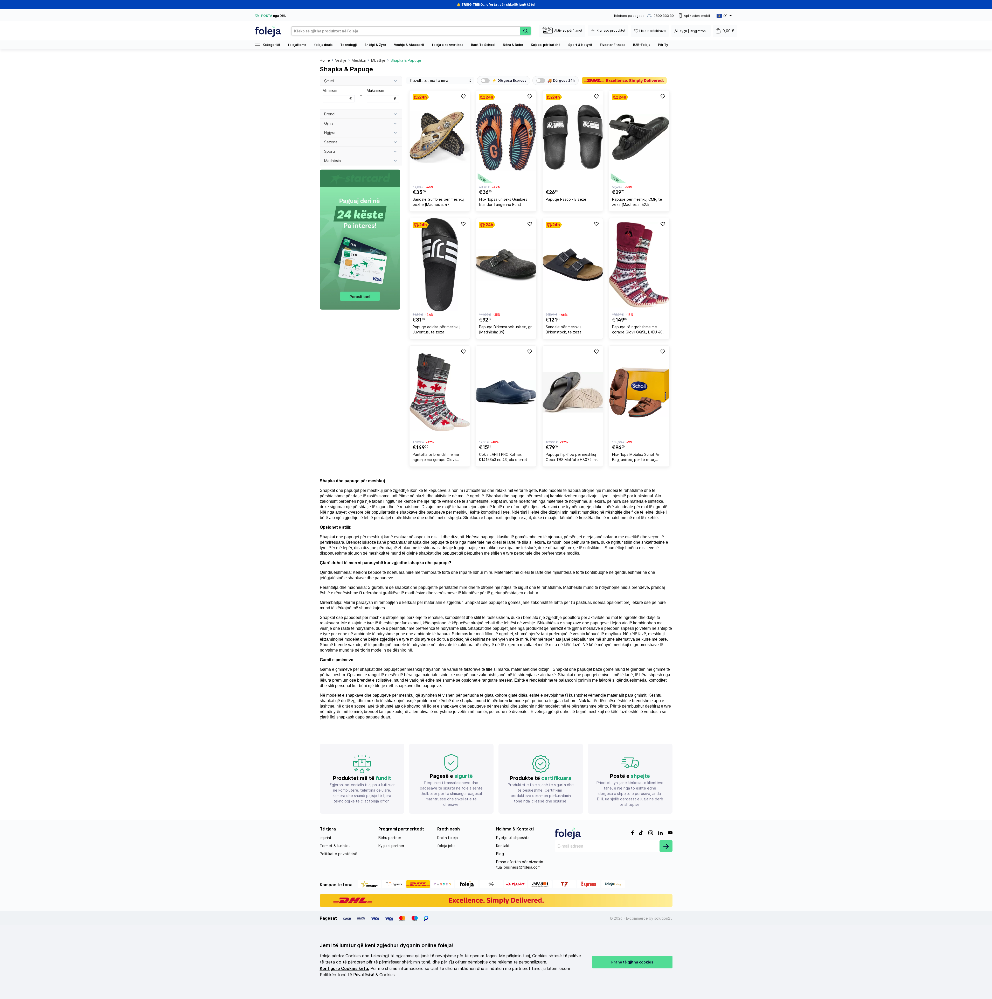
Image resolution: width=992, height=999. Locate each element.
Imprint (325, 837)
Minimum (337, 94)
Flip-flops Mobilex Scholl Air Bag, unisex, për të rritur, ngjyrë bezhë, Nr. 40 (636, 457)
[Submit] (666, 846)
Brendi (329, 114)
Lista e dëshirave (652, 31)
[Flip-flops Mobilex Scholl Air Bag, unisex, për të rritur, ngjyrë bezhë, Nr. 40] (639, 392)
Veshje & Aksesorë (409, 45)
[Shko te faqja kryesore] (268, 31)
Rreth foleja (447, 837)
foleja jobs (446, 845)
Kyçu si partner (391, 845)
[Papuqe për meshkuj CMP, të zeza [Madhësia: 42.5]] (639, 137)
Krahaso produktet (610, 30)
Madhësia (332, 160)
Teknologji (348, 45)
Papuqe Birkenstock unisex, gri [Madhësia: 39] (505, 329)
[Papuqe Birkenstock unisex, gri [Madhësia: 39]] (506, 264)
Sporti (329, 151)
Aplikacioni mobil (697, 16)
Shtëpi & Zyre (375, 45)
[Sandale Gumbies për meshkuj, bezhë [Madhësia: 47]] (440, 137)
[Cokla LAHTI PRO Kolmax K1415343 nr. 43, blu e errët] (506, 392)
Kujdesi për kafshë (545, 45)
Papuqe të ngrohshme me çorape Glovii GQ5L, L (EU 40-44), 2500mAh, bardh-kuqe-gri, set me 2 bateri (639, 330)
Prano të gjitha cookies (632, 962)
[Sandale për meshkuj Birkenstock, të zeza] (573, 264)
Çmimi (329, 81)
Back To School (483, 45)
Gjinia (329, 123)
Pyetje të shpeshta (513, 837)
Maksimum (381, 94)
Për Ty (663, 45)
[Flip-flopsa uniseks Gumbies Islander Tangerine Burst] (506, 137)
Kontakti (503, 845)
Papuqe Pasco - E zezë (566, 199)
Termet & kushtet (335, 845)
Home (325, 60)
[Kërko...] (525, 31)
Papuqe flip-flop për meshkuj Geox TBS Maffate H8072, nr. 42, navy (572, 457)
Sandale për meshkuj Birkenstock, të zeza (563, 329)
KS (725, 16)
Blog (500, 853)
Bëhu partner (389, 837)
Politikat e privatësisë (338, 853)
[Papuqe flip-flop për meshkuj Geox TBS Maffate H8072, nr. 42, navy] (573, 392)
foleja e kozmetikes (447, 45)
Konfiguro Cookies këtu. (344, 968)
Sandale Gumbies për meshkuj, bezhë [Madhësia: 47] (439, 202)
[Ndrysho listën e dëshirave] (463, 96)
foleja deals (323, 45)
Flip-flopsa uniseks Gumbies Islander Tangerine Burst (503, 202)
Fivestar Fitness (612, 45)
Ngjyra (329, 132)
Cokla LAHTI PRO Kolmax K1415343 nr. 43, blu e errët (503, 457)
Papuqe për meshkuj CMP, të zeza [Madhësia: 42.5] (637, 202)
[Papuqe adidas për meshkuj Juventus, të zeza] (440, 264)
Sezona (330, 142)
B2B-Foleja (641, 45)
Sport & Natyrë (580, 45)
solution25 (663, 918)
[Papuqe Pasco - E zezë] (573, 137)
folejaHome (297, 45)
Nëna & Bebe (513, 45)
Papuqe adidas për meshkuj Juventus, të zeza (436, 329)
